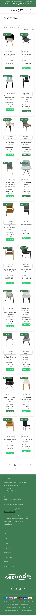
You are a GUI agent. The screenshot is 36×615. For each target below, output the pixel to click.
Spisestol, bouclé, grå (26, 270)
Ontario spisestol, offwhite (26, 311)
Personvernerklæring (13, 607)
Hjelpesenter (8, 557)
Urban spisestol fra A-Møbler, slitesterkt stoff (10, 313)
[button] (27, 10)
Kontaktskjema (9, 512)
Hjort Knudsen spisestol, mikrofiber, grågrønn (26, 55)
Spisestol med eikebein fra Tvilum (26, 398)
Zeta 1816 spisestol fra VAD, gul (10, 440)
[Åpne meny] (5, 10)
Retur (6, 543)
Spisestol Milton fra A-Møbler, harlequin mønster (26, 357)
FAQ (5, 539)
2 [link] (14, 464)
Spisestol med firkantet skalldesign (26, 183)
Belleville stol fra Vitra (26, 98)
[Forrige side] (4, 464)
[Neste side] (20, 468)
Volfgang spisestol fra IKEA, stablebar (10, 356)
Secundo (10, 602)
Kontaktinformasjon (27, 610)
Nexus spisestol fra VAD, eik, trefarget (10, 226)
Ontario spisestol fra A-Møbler (9, 141)
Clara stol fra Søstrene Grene (10, 183)
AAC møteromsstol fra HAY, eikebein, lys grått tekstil (10, 55)
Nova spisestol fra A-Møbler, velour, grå (26, 142)
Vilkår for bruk (26, 607)
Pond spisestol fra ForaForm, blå (9, 96)
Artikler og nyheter (11, 566)
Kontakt (7, 562)
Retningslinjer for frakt (12, 610)
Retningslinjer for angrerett (20, 604)
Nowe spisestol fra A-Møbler (26, 225)
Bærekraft (8, 552)
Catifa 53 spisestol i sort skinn (9, 398)
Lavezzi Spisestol (26, 439)
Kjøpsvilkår (8, 548)
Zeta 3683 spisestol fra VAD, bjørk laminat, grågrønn (10, 270)
